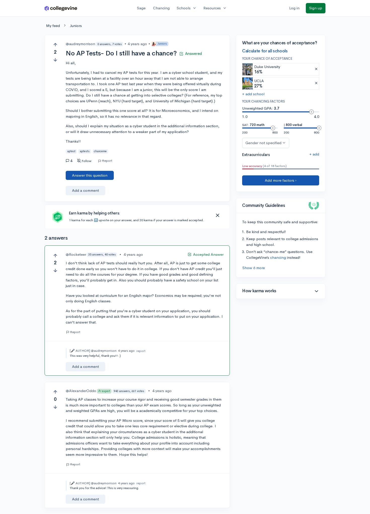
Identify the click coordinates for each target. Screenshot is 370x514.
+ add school (253, 93)
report (140, 351)
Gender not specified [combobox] (263, 142)
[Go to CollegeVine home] (61, 8)
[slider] (311, 112)
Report (107, 161)
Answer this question (89, 175)
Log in (294, 8)
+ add (314, 154)
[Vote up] (55, 45)
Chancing (161, 8)
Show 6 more (253, 267)
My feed (53, 25)
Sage (141, 8)
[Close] (217, 215)
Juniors (76, 25)
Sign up (315, 8)
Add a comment (85, 190)
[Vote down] (55, 60)
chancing (278, 257)
